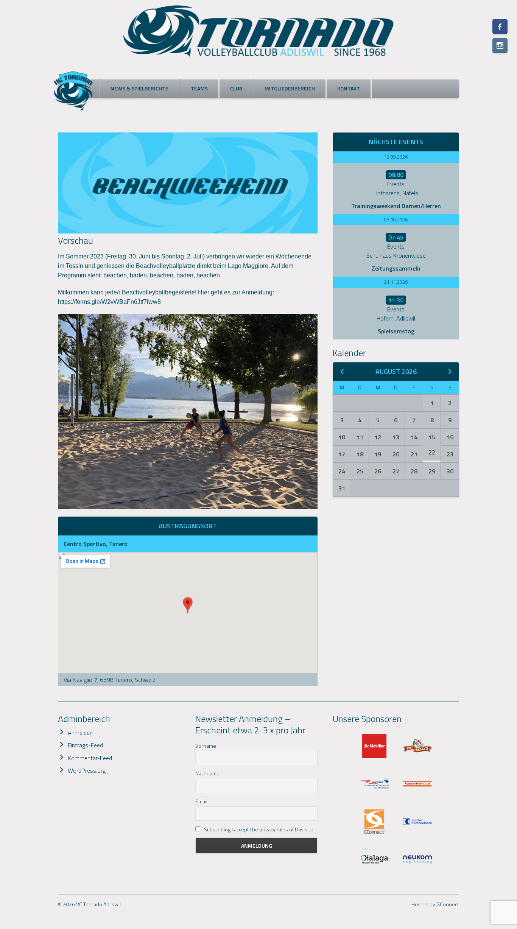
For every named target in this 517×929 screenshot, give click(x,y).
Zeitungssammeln (396, 268)
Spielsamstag (396, 331)
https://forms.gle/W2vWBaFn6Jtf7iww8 (109, 302)
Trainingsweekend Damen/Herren (396, 205)
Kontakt (348, 88)
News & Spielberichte (139, 88)
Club (236, 88)
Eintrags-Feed (85, 745)
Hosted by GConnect (435, 904)
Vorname (205, 746)
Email (201, 801)
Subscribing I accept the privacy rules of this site (258, 829)
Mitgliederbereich (290, 88)
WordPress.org (87, 770)
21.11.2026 (396, 282)
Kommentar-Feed (90, 757)
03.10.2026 (396, 219)
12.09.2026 (396, 156)
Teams (199, 88)
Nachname (207, 773)
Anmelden (80, 732)
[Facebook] (500, 26)
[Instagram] (500, 45)
